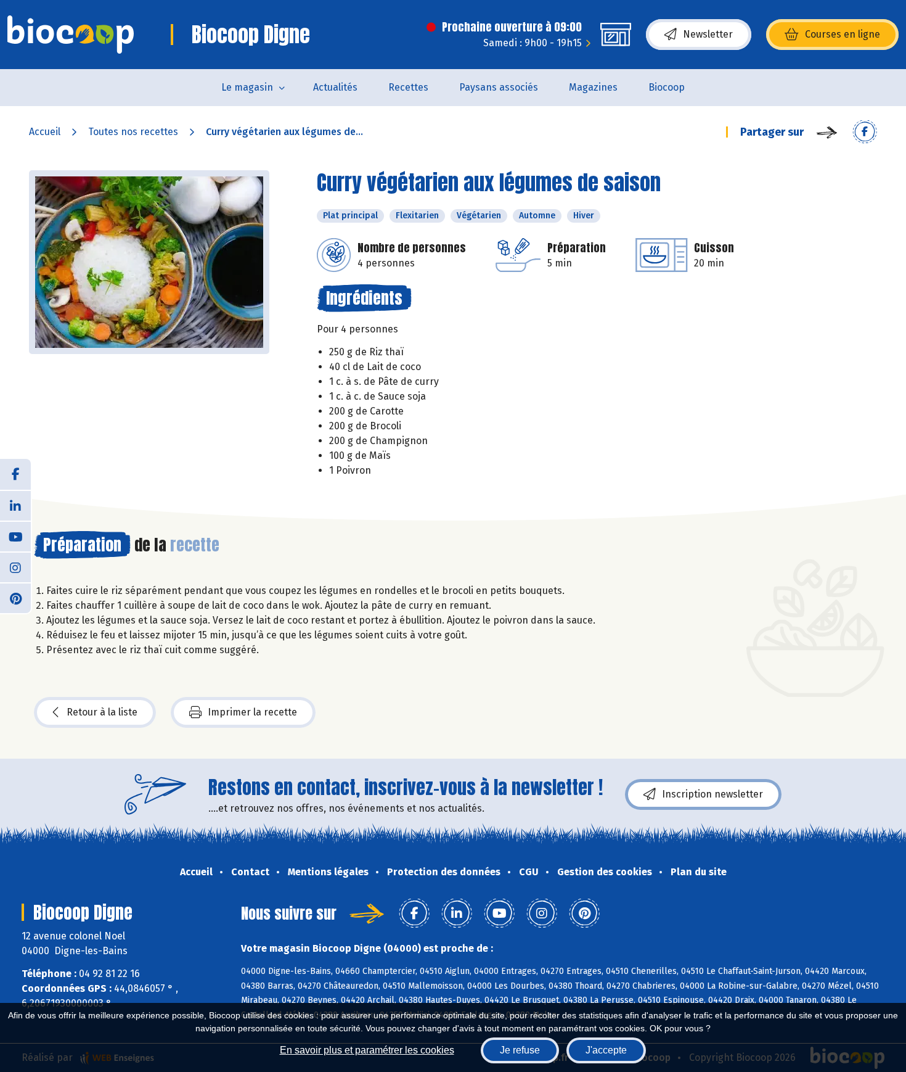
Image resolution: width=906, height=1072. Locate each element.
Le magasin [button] (247, 87)
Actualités (335, 87)
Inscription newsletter (712, 794)
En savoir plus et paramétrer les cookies (367, 1050)
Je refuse (520, 1050)
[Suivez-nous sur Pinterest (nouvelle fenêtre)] (15, 597)
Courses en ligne (842, 34)
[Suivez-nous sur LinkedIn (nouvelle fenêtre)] (15, 505)
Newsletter (708, 34)
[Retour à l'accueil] (70, 34)
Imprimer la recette (252, 712)
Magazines (593, 87)
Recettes (408, 87)
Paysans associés (498, 87)
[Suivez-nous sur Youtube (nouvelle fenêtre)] (15, 536)
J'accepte (606, 1050)
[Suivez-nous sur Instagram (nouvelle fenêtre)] (15, 566)
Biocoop (666, 87)
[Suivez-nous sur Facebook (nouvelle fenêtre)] (15, 474)
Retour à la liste (102, 712)
